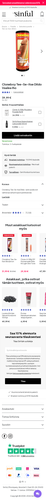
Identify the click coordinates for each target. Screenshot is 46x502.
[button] (43, 3)
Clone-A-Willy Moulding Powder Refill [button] (22, 110)
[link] (4, 26)
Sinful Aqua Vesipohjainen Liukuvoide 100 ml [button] (22, 122)
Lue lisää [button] (6, 197)
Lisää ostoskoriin (23, 135)
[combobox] (21, 20)
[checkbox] (40, 112)
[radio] (3, 92)
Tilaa (23, 381)
